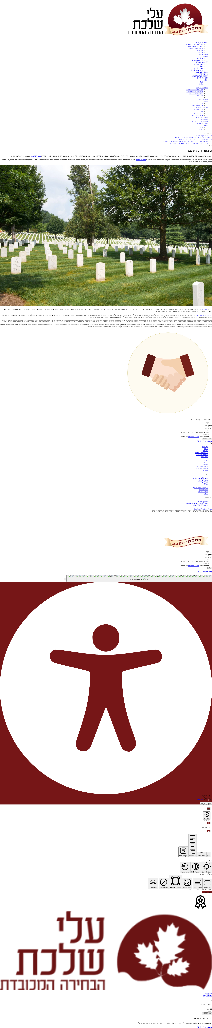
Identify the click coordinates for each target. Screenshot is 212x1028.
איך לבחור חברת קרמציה (194, 44)
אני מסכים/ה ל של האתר (195, 437)
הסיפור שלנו (204, 74)
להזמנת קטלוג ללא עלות (200, 76)
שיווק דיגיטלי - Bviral (205, 572)
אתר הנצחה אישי (197, 60)
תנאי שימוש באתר (201, 453)
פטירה (204, 309)
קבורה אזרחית (198, 68)
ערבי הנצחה (199, 58)
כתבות (205, 451)
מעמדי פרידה (203, 54)
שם (210, 423)
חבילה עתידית (198, 64)
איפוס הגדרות (207, 892)
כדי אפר (200, 52)
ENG (201, 84)
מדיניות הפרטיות (193, 437)
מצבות (201, 66)
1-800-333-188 (202, 78)
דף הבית (205, 447)
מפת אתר (204, 457)
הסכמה (209, 430)
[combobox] (139, 578)
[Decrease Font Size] (208, 808)
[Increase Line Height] (208, 823)
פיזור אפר (200, 50)
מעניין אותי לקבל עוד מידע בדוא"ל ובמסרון (195, 432)
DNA (206, 484)
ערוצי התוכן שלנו (202, 72)
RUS (201, 82)
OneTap (200, 799)
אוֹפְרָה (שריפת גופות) (200, 478)
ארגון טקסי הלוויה (197, 70)
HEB (206, 80)
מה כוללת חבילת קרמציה (194, 46)
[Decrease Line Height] (208, 831)
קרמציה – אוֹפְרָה (202, 42)
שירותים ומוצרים (202, 62)
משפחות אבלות (36, 156)
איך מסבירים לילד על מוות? (203, 135)
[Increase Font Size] (208, 800)
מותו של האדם (141, 160)
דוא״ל (210, 428)
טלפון (210, 426)
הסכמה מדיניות (207, 434)
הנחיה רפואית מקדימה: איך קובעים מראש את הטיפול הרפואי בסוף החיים (187, 141)
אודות (206, 449)
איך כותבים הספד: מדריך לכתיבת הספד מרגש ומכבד (194, 139)
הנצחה (205, 56)
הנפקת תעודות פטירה (204, 315)
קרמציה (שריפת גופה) (196, 48)
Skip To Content (206, 890)
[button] (65, 579)
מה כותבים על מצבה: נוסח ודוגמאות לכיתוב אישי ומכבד (193, 137)
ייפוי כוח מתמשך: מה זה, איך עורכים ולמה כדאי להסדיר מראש (191, 143)
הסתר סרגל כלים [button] (206, 803)
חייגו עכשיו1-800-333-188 (207, 995)
